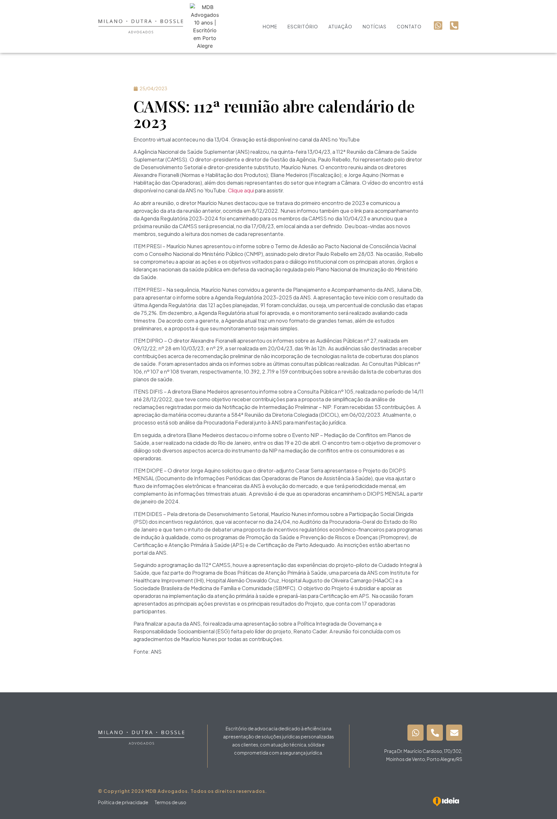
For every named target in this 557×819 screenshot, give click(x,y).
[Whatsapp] (415, 733)
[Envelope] (454, 733)
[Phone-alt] (435, 733)
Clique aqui (241, 190)
